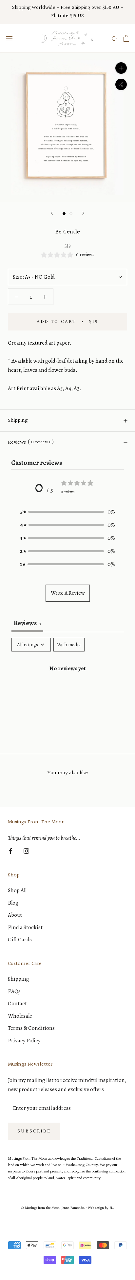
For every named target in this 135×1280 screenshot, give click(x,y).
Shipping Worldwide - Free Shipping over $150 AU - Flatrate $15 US (67, 12)
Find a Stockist (25, 927)
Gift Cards (20, 939)
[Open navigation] (9, 38)
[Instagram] (26, 850)
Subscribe (34, 1131)
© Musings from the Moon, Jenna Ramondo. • (54, 1208)
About (15, 915)
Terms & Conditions (31, 1028)
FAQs (14, 991)
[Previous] (52, 213)
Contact (17, 1003)
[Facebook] (10, 850)
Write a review (68, 593)
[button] (67, 511)
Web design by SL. (101, 1208)
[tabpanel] (67, 689)
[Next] (83, 213)
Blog (13, 903)
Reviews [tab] (27, 623)
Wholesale (20, 1016)
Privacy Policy (24, 1040)
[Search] (115, 38)
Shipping (18, 420)
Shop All (17, 890)
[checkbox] (69, 644)
